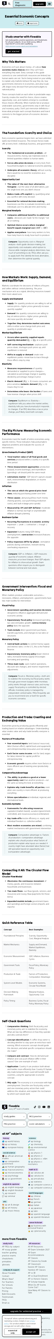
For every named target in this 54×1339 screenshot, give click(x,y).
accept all (31, 1332)
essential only (12, 1331)
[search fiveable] (9, 4)
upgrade (39, 4)
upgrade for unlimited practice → (27, 1311)
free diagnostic (20, 3)
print (21, 23)
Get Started (13, 51)
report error (33, 23)
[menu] (49, 4)
